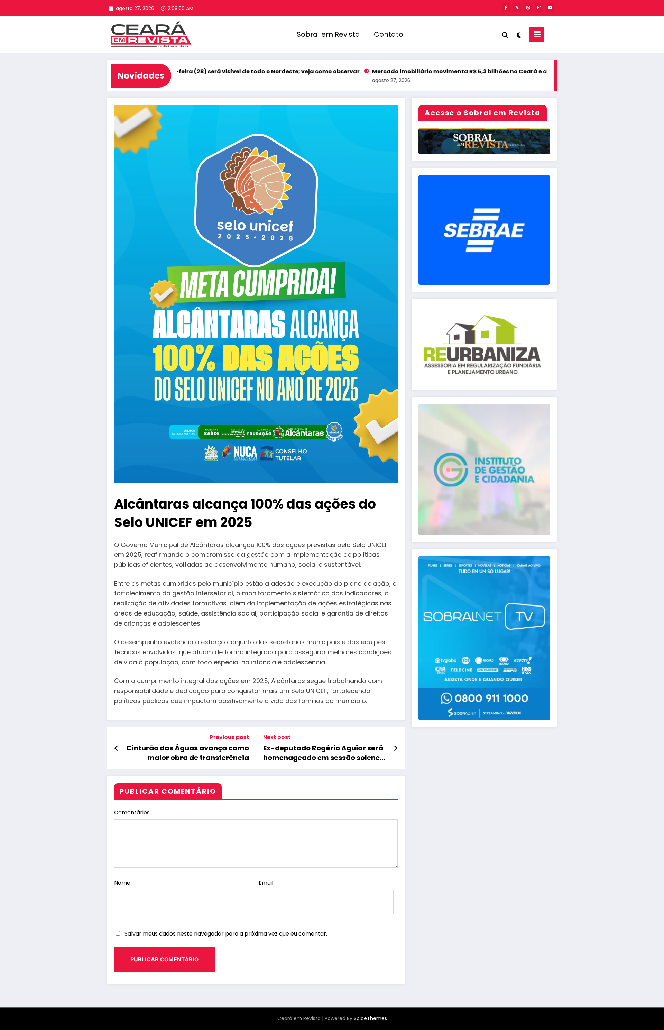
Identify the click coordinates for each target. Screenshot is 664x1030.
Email (266, 883)
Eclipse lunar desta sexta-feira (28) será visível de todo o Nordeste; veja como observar (187, 71)
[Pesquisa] (505, 34)
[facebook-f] (506, 7)
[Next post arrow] (396, 748)
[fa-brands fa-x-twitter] (517, 7)
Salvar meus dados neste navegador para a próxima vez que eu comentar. (225, 934)
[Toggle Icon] (536, 34)
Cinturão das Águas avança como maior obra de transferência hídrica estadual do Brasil (187, 753)
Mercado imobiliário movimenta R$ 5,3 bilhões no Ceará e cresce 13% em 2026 (442, 71)
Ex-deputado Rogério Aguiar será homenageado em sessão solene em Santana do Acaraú (323, 753)
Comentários (132, 813)
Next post (276, 737)
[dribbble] (528, 7)
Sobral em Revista (328, 34)
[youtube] (550, 7)
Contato (388, 34)
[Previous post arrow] (116, 748)
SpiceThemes (370, 1018)
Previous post (229, 737)
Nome (122, 883)
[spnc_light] (518, 34)
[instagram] (539, 7)
